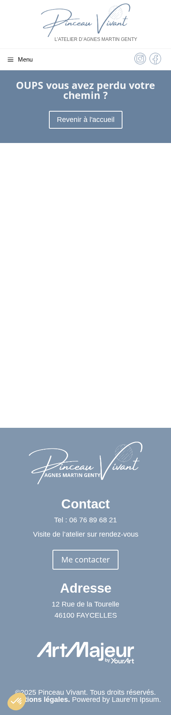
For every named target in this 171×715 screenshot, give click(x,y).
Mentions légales (39, 699)
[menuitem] (140, 60)
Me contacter (85, 559)
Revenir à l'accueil (86, 120)
